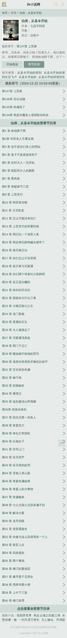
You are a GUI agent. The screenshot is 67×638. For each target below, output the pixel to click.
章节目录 (34, 64)
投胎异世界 (24, 615)
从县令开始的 (27, 77)
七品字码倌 (37, 26)
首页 (4, 12)
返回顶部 (61, 443)
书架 (4, 4)
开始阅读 (12, 64)
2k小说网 (33, 4)
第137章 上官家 (27, 46)
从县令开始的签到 (29, 72)
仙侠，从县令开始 (31, 12)
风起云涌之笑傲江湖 (47, 615)
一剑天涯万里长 (29, 619)
